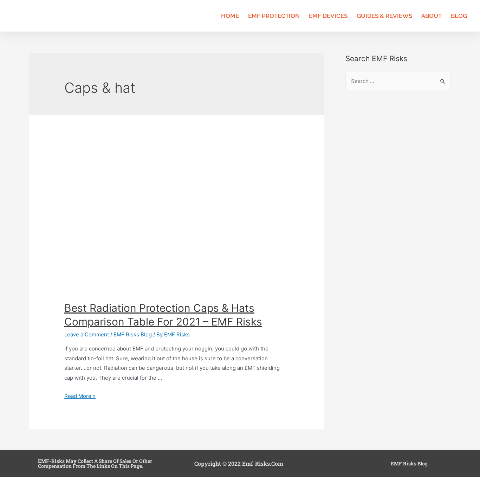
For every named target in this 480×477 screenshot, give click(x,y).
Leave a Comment (86, 334)
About (431, 15)
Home (230, 15)
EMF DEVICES (328, 15)
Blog (459, 15)
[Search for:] (398, 81)
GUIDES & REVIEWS (384, 15)
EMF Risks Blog (132, 334)
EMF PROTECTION (274, 15)
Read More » (80, 396)
